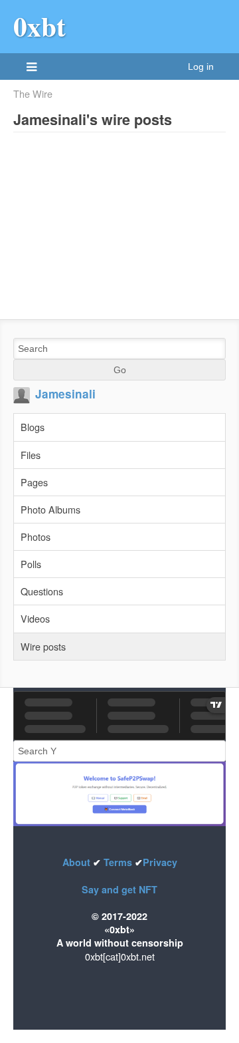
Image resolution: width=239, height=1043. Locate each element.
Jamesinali (65, 394)
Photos (35, 536)
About (77, 862)
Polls (31, 564)
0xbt (39, 26)
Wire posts (43, 646)
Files (30, 455)
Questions (42, 591)
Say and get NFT (119, 889)
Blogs (32, 427)
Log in (201, 66)
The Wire (32, 93)
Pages (34, 482)
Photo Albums (50, 509)
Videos (35, 618)
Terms (118, 862)
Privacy (160, 862)
